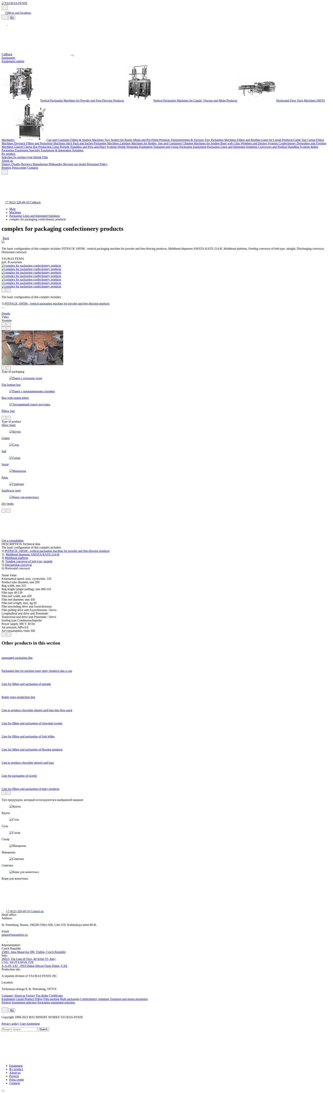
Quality (16, 164)
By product (9, 153)
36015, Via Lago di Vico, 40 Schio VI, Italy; (29, 959)
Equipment (9, 57)
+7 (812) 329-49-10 (17, 202)
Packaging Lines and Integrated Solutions (232, 146)
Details (6, 313)
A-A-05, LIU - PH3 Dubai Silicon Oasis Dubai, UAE (34, 965)
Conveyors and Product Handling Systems (284, 146)
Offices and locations (18, 12)
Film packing (51, 999)
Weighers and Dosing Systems (259, 143)
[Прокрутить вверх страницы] (3, 1090)
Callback (7, 54)
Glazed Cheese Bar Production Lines (37, 146)
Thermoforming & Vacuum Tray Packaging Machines (204, 140)
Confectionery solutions (94, 999)
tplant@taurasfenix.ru (15, 934)
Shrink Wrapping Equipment (135, 146)
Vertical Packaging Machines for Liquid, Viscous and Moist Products (195, 100)
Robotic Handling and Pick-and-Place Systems (89, 146)
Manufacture (41, 164)
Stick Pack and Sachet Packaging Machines (93, 143)
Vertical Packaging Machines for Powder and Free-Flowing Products (82, 100)
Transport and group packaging (129, 999)
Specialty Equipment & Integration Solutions (56, 150)
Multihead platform (16, 558)
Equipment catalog (13, 61)
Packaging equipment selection (56, 1002)
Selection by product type (17, 157)
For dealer (42, 995)
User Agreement (30, 1023)
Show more (9, 425)
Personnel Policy (97, 164)
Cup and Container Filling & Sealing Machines (75, 140)
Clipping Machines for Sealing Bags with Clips (211, 143)
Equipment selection (24, 1002)
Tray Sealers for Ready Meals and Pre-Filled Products (137, 140)
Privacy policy (10, 1023)
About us (7, 160)
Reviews (27, 164)
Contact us (37, 911)
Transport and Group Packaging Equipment (180, 146)
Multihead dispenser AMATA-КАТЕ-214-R (32, 554)
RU (12, 17)
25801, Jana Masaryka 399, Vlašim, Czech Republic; (34, 952)
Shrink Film (40, 157)
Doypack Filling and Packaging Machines (40, 143)
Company (7, 995)
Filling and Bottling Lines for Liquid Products (265, 140)
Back (6, 238)
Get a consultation (13, 540)
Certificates (56, 995)
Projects (6, 167)
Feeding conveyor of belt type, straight (29, 561)
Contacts (32, 167)
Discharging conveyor (18, 564)
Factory (30, 995)
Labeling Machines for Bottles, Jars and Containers (151, 143)
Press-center (19, 167)
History (6, 164)
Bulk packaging (69, 999)
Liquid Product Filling (29, 999)
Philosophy (56, 164)
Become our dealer (75, 164)
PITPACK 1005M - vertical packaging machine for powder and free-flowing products (57, 303)
